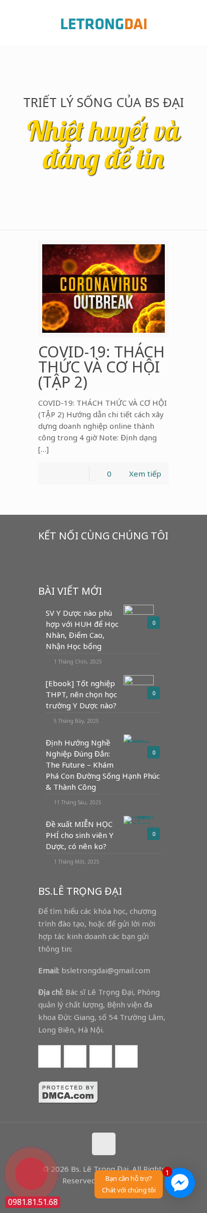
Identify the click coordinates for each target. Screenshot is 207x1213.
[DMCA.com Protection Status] (68, 1101)
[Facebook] (83, 1197)
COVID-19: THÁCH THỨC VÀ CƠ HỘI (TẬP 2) (101, 366)
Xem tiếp (145, 474)
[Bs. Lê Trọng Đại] (103, 23)
